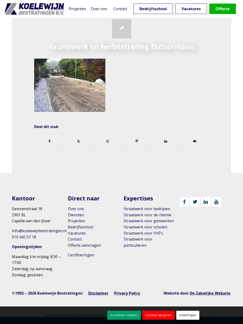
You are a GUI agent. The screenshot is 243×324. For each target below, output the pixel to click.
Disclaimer (98, 293)
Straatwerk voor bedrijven (147, 208)
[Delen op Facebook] (48, 141)
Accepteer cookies (124, 315)
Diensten (76, 215)
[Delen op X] (78, 141)
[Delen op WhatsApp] (107, 141)
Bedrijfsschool (80, 227)
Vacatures (77, 233)
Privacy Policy (127, 293)
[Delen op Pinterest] (136, 141)
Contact (75, 239)
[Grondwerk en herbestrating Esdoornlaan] (121, 28)
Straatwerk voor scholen (145, 227)
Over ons (76, 208)
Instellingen (187, 315)
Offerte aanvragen (84, 245)
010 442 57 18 (24, 237)
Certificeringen (81, 255)
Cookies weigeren (158, 315)
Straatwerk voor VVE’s (143, 233)
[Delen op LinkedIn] (165, 141)
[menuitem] (34, 9)
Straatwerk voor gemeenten (149, 220)
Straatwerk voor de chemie (147, 215)
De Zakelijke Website (210, 293)
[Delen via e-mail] (194, 141)
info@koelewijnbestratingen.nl (39, 230)
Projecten (76, 220)
